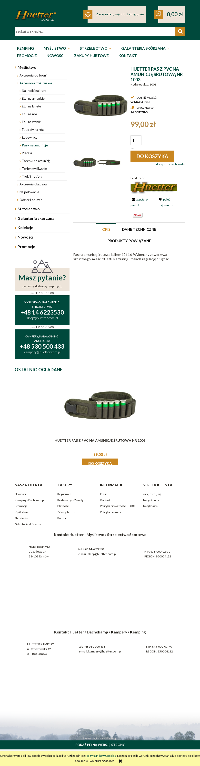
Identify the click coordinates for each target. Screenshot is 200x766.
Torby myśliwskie (34, 169)
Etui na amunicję (33, 98)
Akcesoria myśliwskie (36, 83)
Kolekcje (25, 227)
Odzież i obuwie (31, 200)
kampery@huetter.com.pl (104, 651)
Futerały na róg (33, 130)
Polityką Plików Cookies (100, 755)
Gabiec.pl (111, 738)
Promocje (26, 246)
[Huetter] (153, 187)
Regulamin (64, 494)
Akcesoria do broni (33, 75)
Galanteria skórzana (36, 218)
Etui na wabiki (31, 122)
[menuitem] (25, 48)
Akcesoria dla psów (33, 184)
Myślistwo (27, 67)
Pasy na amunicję (35, 145)
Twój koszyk (150, 506)
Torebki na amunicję (36, 161)
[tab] (106, 229)
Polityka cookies (110, 512)
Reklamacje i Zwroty (70, 500)
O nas (104, 494)
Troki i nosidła (32, 176)
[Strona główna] (35, 12)
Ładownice (29, 137)
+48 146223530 (93, 549)
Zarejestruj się (152, 494)
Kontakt (105, 500)
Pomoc (62, 518)
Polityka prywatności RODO (117, 506)
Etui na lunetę (31, 106)
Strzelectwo (29, 208)
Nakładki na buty (34, 91)
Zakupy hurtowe (67, 512)
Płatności (63, 506)
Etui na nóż (29, 114)
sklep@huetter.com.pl (102, 554)
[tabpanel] (129, 256)
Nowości (25, 237)
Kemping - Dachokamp (29, 500)
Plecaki (27, 153)
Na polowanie (29, 192)
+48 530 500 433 (94, 646)
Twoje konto (151, 500)
